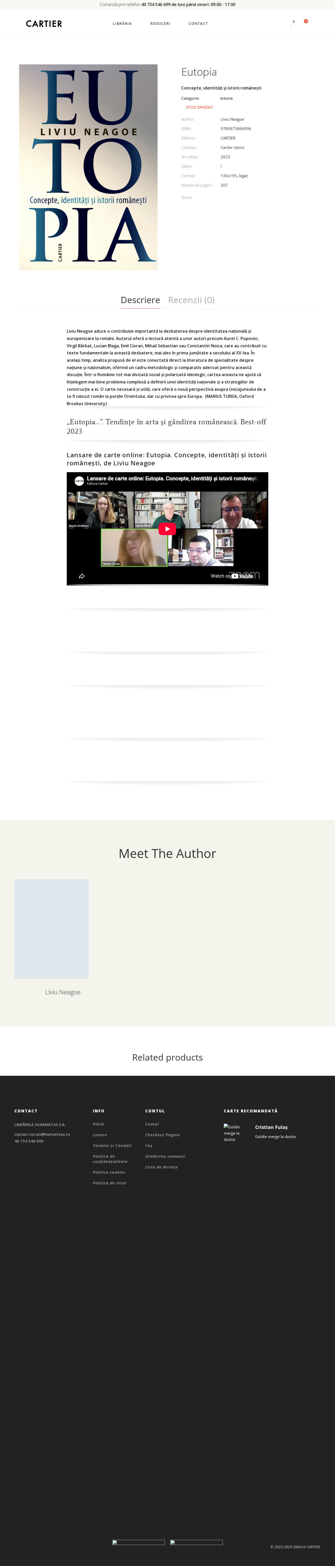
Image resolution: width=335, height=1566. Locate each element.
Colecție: (189, 147)
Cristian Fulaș (271, 1127)
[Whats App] (250, 198)
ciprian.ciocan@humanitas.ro (42, 1134)
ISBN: (186, 128)
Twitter (29, 1165)
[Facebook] (217, 198)
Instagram (15, 1159)
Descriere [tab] (140, 300)
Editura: (188, 138)
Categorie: (190, 98)
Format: (188, 175)
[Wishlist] (291, 23)
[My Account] (281, 23)
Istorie (226, 98)
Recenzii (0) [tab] (191, 300)
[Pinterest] (239, 198)
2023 (225, 156)
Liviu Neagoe (232, 119)
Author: (188, 119)
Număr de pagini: (197, 185)
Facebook (15, 1165)
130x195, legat (234, 175)
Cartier (228, 138)
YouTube (42, 1165)
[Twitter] (228, 198)
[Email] (260, 198)
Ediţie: (186, 166)
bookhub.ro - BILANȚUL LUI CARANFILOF (140, 599)
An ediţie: (189, 156)
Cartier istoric (233, 147)
